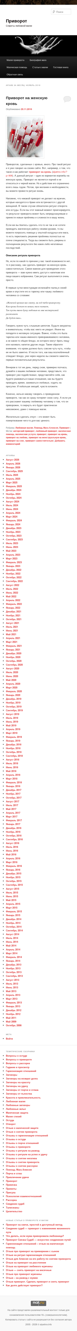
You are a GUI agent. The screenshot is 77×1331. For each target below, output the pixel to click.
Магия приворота (15, 59)
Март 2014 (11, 953)
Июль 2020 (12, 672)
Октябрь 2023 (13, 535)
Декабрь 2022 (13, 569)
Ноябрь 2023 (13, 532)
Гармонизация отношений (21, 1071)
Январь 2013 (13, 1006)
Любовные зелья (16, 1109)
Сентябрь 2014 (14, 930)
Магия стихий (13, 1116)
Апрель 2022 (13, 600)
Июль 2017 (12, 805)
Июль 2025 (12, 475)
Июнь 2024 (12, 509)
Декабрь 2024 (13, 490)
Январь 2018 (13, 786)
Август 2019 (12, 714)
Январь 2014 (13, 960)
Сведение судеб (15, 1203)
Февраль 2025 (14, 486)
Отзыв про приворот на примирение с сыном (32, 1251)
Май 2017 (11, 809)
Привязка (11, 1184)
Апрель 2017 (13, 812)
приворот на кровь (40, 171)
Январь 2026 (13, 467)
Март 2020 (11, 687)
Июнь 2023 (12, 547)
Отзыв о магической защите (22, 1128)
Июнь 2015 (12, 896)
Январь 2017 (13, 824)
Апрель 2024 (13, 512)
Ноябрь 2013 (13, 968)
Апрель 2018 (13, 774)
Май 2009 (11, 1021)
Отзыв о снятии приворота (21, 1131)
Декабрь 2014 (13, 919)
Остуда (10, 1120)
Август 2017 (12, 801)
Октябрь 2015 (13, 881)
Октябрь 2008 (13, 1025)
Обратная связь (15, 74)
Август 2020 (12, 668)
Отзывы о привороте (18, 1146)
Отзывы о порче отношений (22, 1143)
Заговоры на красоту (18, 1082)
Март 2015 (11, 907)
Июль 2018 (12, 763)
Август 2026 (12, 459)
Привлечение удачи (17, 1177)
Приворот (16, 21)
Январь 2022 (13, 607)
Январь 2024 (13, 524)
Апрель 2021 (13, 638)
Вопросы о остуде (16, 1055)
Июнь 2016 (12, 850)
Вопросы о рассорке (18, 1063)
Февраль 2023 (14, 562)
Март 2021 (11, 641)
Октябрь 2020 (13, 661)
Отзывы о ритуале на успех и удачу (26, 1154)
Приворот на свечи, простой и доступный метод (34, 1224)
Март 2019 (11, 733)
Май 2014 (11, 945)
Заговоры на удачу (17, 1086)
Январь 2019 (13, 740)
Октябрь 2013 (13, 972)
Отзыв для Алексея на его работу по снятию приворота (38, 1258)
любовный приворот (46, 431)
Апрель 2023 (13, 554)
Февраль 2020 (14, 691)
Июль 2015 (12, 892)
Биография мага (38, 59)
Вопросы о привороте (19, 1059)
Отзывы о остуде (16, 1139)
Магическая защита (17, 1112)
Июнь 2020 (12, 676)
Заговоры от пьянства (19, 1093)
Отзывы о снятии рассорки (22, 1165)
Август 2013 (12, 979)
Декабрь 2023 (13, 528)
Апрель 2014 (13, 949)
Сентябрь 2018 (14, 755)
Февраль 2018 (14, 782)
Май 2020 (11, 680)
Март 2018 (11, 778)
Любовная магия (24, 427)
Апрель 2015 (13, 903)
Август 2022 (12, 585)
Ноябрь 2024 (13, 494)
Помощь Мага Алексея (46, 427)
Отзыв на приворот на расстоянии (26, 1262)
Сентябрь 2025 (14, 471)
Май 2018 (11, 771)
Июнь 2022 (12, 592)
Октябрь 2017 (13, 797)
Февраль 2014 (14, 957)
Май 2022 (11, 596)
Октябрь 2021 (13, 619)
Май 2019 (11, 725)
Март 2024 (11, 516)
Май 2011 (11, 1017)
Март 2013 (11, 998)
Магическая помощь (17, 67)
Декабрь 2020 (13, 653)
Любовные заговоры (18, 1105)
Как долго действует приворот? (24, 1285)
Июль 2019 (12, 717)
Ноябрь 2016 (13, 831)
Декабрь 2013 (13, 964)
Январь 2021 (13, 649)
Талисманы (12, 1207)
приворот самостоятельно (39, 440)
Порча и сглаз (14, 1173)
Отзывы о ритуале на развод (22, 1150)
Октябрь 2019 (13, 706)
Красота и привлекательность (23, 1097)
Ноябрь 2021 (13, 615)
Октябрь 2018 (13, 752)
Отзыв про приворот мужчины (24, 1274)
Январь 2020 (13, 695)
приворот (42, 434)
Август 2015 (12, 888)
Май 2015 (11, 900)
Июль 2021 (12, 626)
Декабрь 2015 (13, 873)
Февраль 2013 (14, 1002)
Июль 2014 (12, 938)
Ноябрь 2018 (13, 748)
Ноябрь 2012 (13, 1014)
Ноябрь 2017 (13, 793)
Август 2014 (12, 934)
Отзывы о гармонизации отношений (27, 1135)
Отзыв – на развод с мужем (22, 1277)
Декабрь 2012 (13, 1010)
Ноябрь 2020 (13, 657)
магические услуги (25, 434)
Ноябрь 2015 (13, 877)
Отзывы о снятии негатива (21, 1158)
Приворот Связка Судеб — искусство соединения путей (38, 1239)
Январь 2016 (13, 869)
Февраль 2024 (14, 520)
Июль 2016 (12, 847)
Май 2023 (11, 550)
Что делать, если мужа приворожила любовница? (35, 1236)
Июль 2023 (12, 543)
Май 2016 (11, 854)
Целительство (14, 1211)
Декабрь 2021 (13, 611)
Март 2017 (11, 816)
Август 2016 (12, 843)
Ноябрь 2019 (13, 702)
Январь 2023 (13, 566)
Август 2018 (12, 759)
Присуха (10, 1192)
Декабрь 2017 (13, 790)
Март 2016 (11, 862)
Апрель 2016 (13, 858)
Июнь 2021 (12, 630)
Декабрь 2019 (13, 698)
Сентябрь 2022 (14, 581)
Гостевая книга (60, 67)
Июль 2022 (12, 588)
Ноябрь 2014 (13, 923)
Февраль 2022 (14, 604)
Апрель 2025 (13, 478)
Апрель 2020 (13, 683)
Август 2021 (12, 623)
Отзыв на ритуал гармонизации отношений (31, 1255)
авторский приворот (24, 431)
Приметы (11, 1188)
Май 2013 (11, 991)
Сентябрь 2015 (14, 884)
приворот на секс (15, 440)
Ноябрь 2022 (13, 573)
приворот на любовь (17, 437)
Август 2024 (12, 501)
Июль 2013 (12, 983)
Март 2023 (11, 558)
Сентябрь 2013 (14, 976)
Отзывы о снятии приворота (22, 1162)
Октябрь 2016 (13, 835)
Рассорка (11, 1200)
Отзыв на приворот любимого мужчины (29, 1266)
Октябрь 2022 (13, 577)
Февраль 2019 (14, 737)
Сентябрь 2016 (14, 839)
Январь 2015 (13, 915)
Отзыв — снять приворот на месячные (28, 1270)
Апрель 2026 (13, 463)
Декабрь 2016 (13, 828)
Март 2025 (11, 482)
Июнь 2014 (12, 941)
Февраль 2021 (14, 645)
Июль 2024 (12, 505)
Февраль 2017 (14, 820)
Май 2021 (11, 634)
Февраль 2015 (14, 911)
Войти (9, 1038)
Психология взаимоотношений (24, 1196)
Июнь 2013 (12, 987)
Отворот (11, 1124)
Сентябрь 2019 (14, 710)
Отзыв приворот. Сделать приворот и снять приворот (37, 1281)
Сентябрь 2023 (14, 539)
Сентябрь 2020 (14, 664)
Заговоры (11, 1074)
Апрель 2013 (13, 995)
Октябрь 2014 (13, 926)
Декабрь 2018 (13, 744)
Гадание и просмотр (17, 1067)
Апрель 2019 (13, 729)
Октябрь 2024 (13, 497)
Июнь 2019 (12, 721)
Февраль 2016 (14, 866)
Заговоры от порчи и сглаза (22, 1089)
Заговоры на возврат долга (22, 1078)
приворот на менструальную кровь (47, 437)
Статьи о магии (40, 67)
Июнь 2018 (12, 767)
